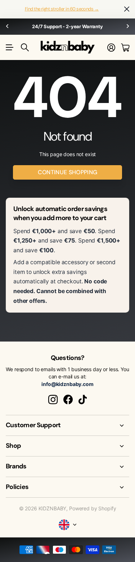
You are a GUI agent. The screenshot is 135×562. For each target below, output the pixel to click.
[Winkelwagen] (125, 47)
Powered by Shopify (92, 508)
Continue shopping (67, 172)
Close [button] (126, 9)
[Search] (25, 47)
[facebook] (68, 399)
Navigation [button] (10, 47)
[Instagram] (53, 399)
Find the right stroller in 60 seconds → (62, 9)
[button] (7, 26)
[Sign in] (111, 47)
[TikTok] (82, 399)
